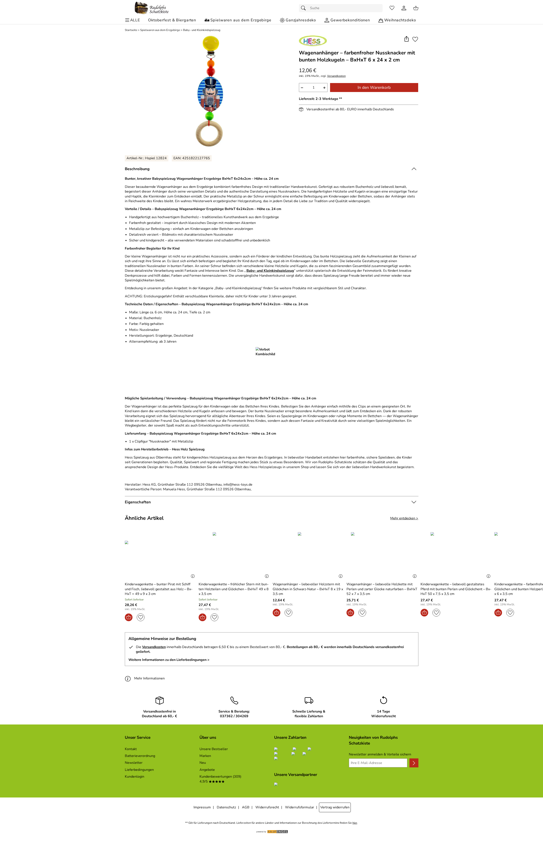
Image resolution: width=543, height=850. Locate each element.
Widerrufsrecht (267, 807)
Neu (202, 762)
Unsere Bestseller (213, 749)
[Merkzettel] (392, 8)
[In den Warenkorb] (128, 617)
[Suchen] (304, 8)
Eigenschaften (138, 502)
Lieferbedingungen (139, 769)
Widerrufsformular (299, 807)
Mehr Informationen (149, 678)
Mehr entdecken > (404, 518)
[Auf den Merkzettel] (415, 39)
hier (354, 823)
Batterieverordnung (140, 756)
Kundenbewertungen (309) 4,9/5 (220, 779)
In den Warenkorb (374, 87)
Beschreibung (137, 168)
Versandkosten (336, 76)
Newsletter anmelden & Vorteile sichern (380, 754)
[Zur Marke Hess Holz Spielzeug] (313, 40)
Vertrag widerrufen (334, 807)
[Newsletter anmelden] (413, 762)
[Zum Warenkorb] (415, 8)
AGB (245, 807)
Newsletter (134, 762)
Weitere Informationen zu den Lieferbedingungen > (169, 659)
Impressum (202, 807)
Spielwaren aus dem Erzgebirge (160, 30)
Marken (205, 756)
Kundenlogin (134, 776)
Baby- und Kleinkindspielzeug (201, 30)
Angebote (207, 769)
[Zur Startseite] (152, 8)
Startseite (131, 30)
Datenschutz (226, 807)
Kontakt (131, 749)
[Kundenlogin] (403, 8)
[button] (406, 39)
